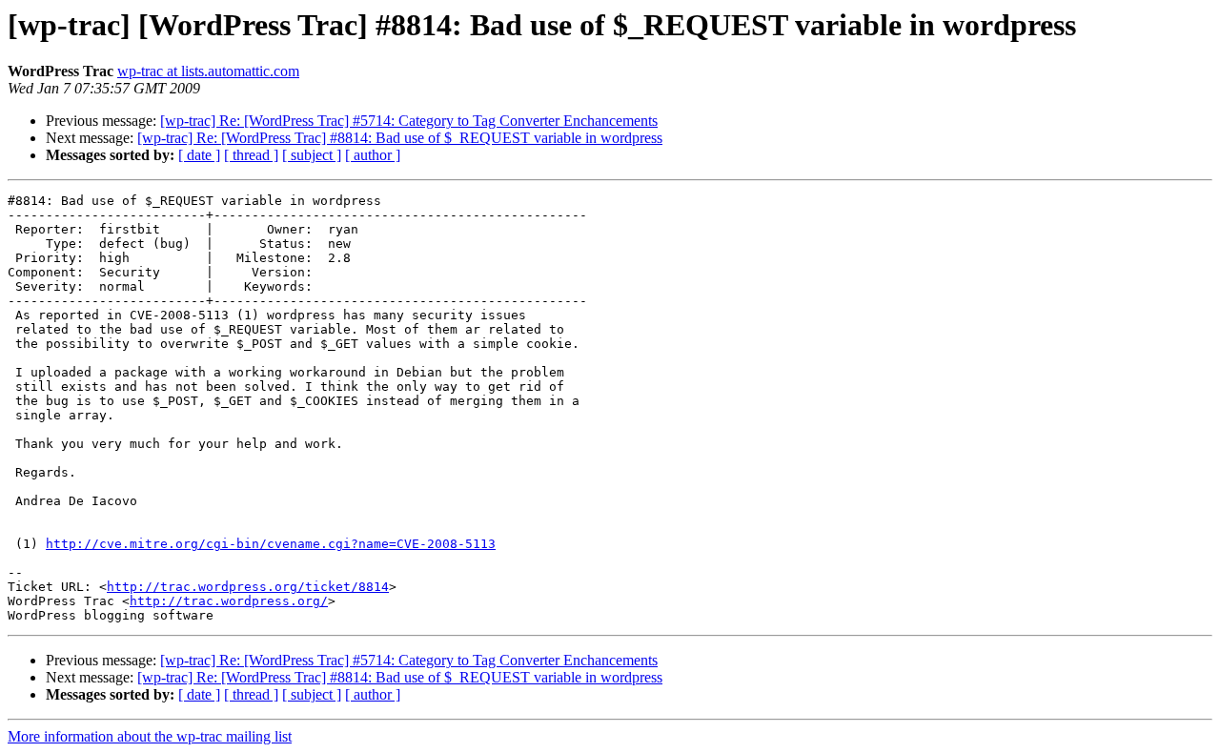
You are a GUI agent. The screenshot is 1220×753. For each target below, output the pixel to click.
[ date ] (199, 155)
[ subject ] (311, 155)
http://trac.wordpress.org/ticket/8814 (248, 587)
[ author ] (372, 155)
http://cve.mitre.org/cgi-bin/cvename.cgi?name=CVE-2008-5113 (271, 544)
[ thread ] (251, 155)
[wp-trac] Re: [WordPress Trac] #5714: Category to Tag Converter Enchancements (409, 120)
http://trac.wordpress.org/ (229, 601)
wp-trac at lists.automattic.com (208, 71)
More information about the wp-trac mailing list (150, 736)
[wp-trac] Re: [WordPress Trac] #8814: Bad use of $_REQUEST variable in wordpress (399, 138)
